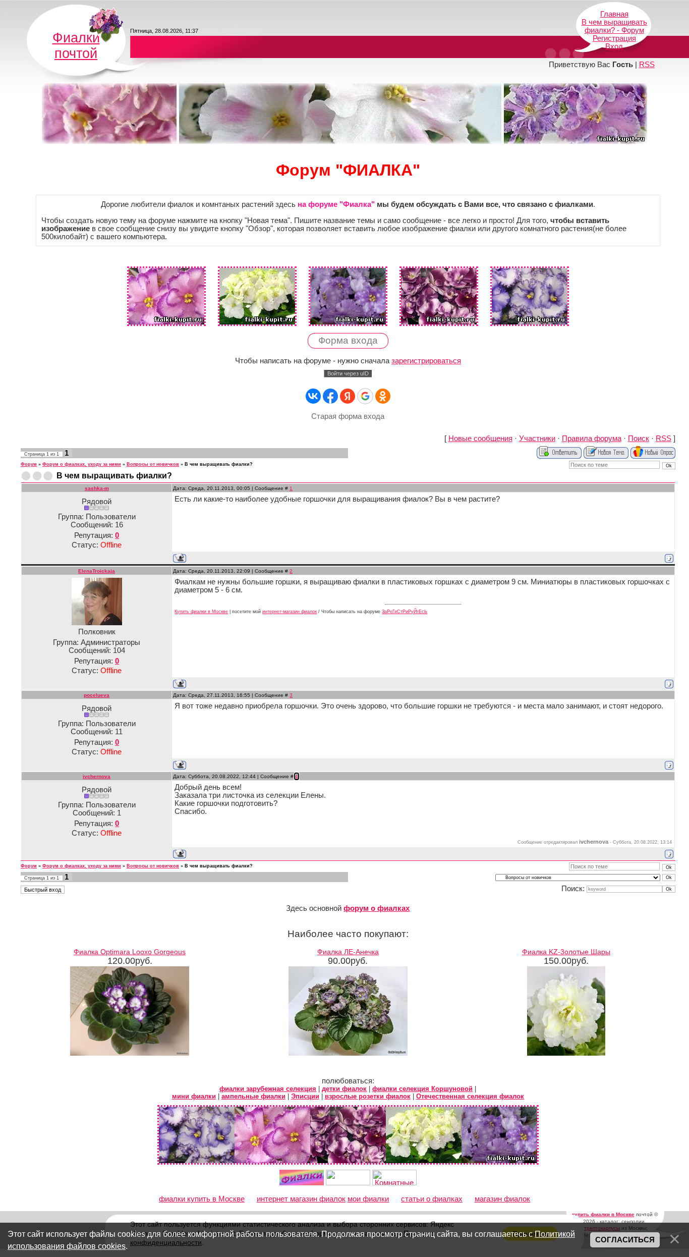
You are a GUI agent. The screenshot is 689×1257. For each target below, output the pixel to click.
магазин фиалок (502, 1199)
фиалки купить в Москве (202, 1199)
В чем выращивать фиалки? (219, 464)
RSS (647, 65)
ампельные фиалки (253, 1096)
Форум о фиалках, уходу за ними (81, 464)
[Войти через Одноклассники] (382, 396)
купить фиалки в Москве (603, 1214)
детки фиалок (344, 1088)
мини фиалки (194, 1096)
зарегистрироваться (426, 361)
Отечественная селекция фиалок (470, 1096)
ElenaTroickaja (96, 571)
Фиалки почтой (76, 45)
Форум (29, 464)
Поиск (638, 438)
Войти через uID (348, 373)
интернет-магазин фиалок (289, 611)
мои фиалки (368, 1199)
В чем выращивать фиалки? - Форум (614, 26)
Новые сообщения (480, 438)
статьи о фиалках (432, 1199)
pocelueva (96, 695)
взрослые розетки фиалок (368, 1096)
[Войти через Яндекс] (347, 396)
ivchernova (96, 776)
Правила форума (591, 438)
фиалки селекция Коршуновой (422, 1088)
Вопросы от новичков (153, 464)
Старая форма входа (347, 416)
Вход (614, 46)
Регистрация (614, 38)
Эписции (305, 1096)
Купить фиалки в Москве (201, 611)
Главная (614, 14)
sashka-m (97, 488)
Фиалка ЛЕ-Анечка (348, 952)
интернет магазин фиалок (301, 1199)
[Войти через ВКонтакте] (313, 396)
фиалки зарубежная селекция (267, 1088)
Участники (537, 438)
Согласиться (625, 1240)
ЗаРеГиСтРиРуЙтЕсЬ (404, 611)
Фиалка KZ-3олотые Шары (566, 952)
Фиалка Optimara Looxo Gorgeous (130, 952)
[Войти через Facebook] (330, 396)
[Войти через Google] (365, 396)
